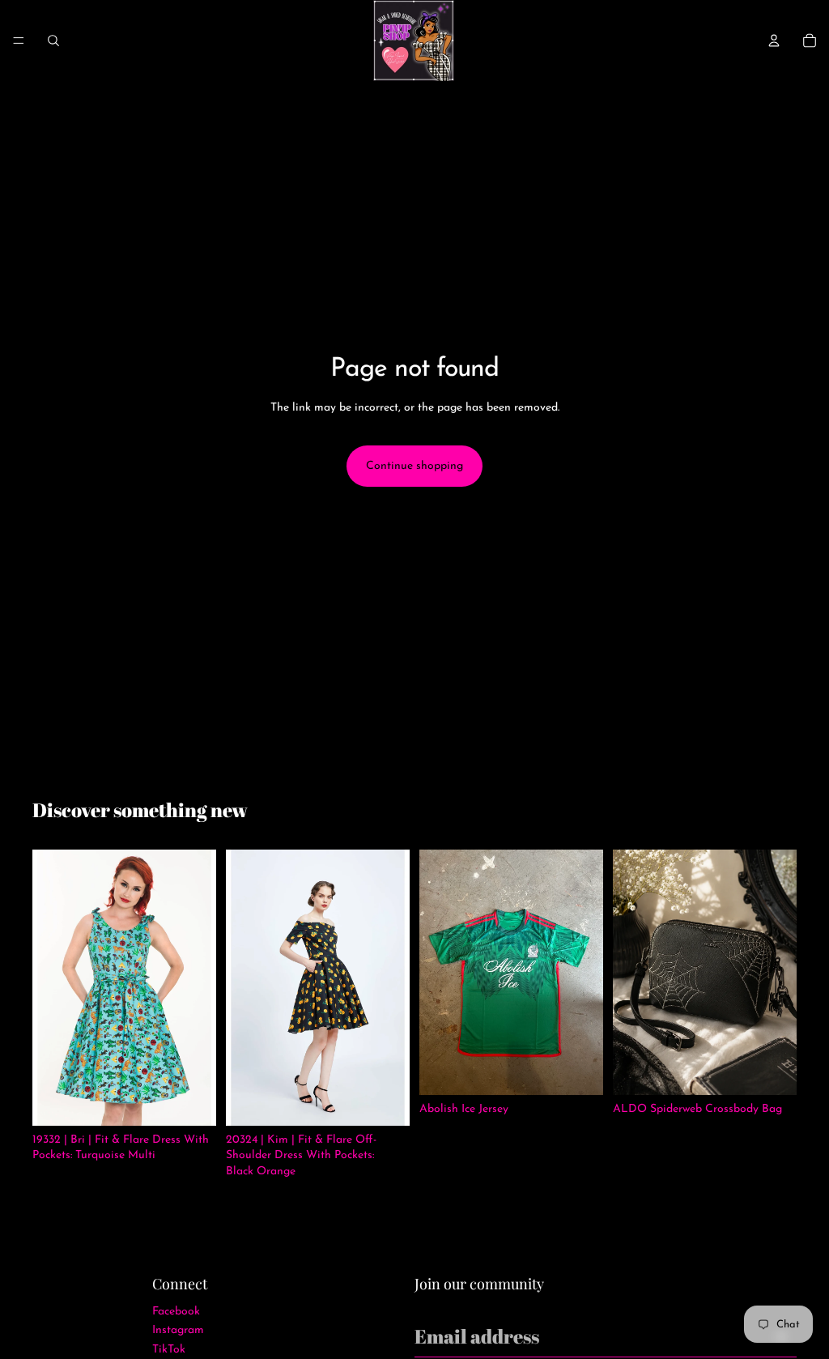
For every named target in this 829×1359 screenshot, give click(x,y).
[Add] (771, 1069)
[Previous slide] (50, 988)
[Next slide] (198, 988)
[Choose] (191, 1100)
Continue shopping (414, 466)
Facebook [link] (176, 1312)
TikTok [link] (168, 1350)
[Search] (53, 40)
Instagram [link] (178, 1330)
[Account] (774, 40)
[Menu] (18, 40)
